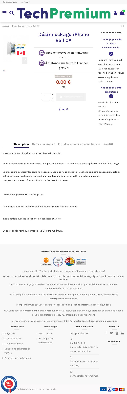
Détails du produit (43, 144)
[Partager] (59, 109)
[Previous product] (122, 26)
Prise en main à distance (17, 358)
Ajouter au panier (73, 96)
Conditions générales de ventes (17, 350)
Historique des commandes (46, 340)
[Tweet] (63, 109)
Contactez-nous (10, 2)
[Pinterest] (67, 109)
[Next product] (124, 26)
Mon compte (45, 333)
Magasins (25, 2)
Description (21, 144)
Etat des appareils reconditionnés (79, 144)
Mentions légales (13, 343)
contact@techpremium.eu (84, 375)
